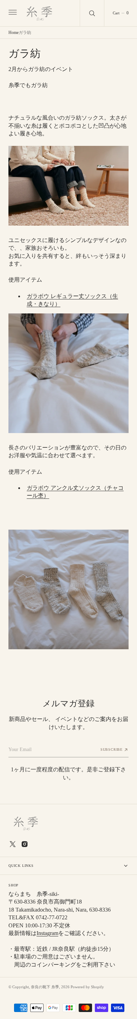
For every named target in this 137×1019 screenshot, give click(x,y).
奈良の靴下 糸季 (45, 987)
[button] (11, 13)
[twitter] (12, 844)
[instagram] (24, 844)
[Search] (92, 13)
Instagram (47, 933)
